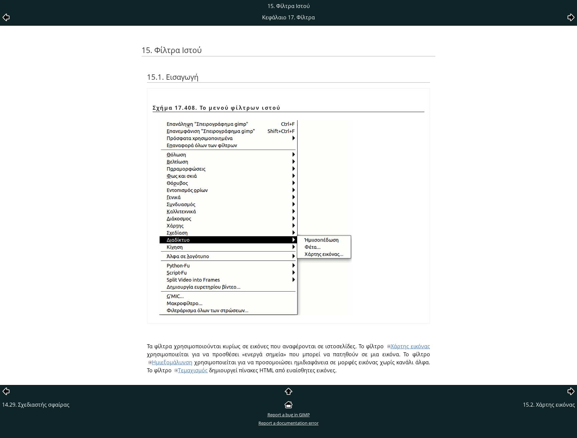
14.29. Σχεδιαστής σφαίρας (35, 404)
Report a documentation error (288, 423)
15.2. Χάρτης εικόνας (549, 404)
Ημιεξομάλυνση (172, 362)
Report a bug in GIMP (288, 415)
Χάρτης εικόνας (410, 346)
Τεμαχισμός (193, 370)
